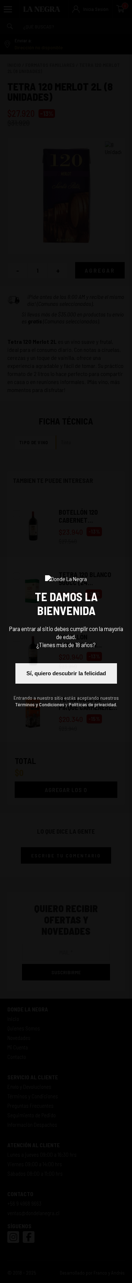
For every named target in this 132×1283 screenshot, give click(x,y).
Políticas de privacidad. (93, 704)
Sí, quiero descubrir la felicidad (66, 673)
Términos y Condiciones (39, 704)
